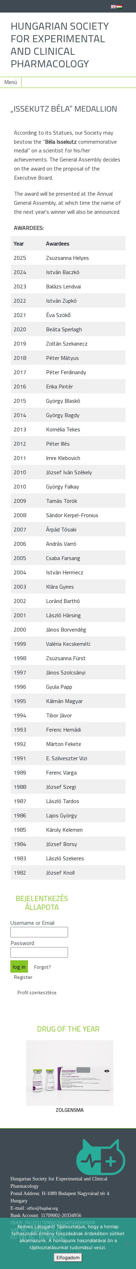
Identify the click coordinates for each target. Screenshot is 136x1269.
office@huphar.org (42, 1208)
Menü (11, 82)
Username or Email (32, 923)
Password (22, 943)
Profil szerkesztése (36, 992)
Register (23, 977)
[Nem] (127, 1243)
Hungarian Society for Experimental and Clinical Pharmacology (59, 44)
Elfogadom (68, 1257)
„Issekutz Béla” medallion (63, 108)
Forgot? (42, 967)
